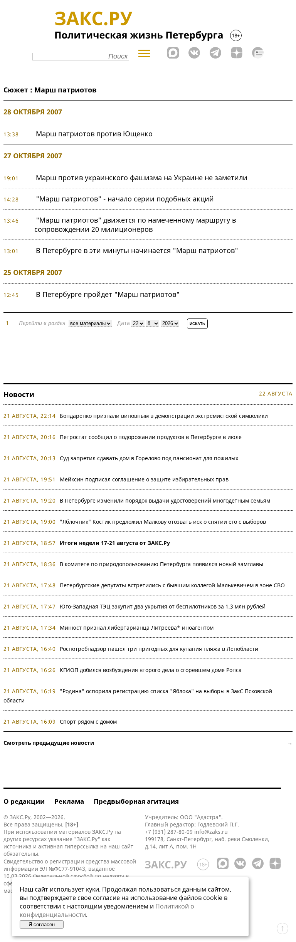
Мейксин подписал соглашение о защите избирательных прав (144, 479)
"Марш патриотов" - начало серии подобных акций (125, 198)
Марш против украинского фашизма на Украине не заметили (141, 177)
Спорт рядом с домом (88, 721)
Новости (18, 394)
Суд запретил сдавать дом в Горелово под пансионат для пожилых (149, 458)
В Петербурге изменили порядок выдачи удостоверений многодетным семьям (165, 500)
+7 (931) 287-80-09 (169, 831)
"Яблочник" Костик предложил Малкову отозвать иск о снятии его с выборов (163, 521)
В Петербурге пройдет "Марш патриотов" (108, 294)
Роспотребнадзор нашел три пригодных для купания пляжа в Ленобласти (159, 648)
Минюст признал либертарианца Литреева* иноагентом (137, 627)
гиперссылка (81, 846)
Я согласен (42, 924)
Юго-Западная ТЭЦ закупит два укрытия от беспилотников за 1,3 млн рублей (163, 606)
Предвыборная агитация (136, 801)
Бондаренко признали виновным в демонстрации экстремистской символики (165, 415)
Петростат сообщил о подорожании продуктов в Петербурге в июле (151, 437)
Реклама (69, 801)
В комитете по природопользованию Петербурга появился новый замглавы (161, 564)
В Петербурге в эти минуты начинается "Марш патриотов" (137, 250)
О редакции (24, 801)
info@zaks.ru (211, 831)
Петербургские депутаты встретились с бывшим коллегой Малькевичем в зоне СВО (172, 585)
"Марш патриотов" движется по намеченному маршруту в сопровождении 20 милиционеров (135, 224)
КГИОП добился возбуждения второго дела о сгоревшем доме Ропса (151, 670)
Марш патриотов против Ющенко (94, 133)
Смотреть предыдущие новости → (148, 742)
